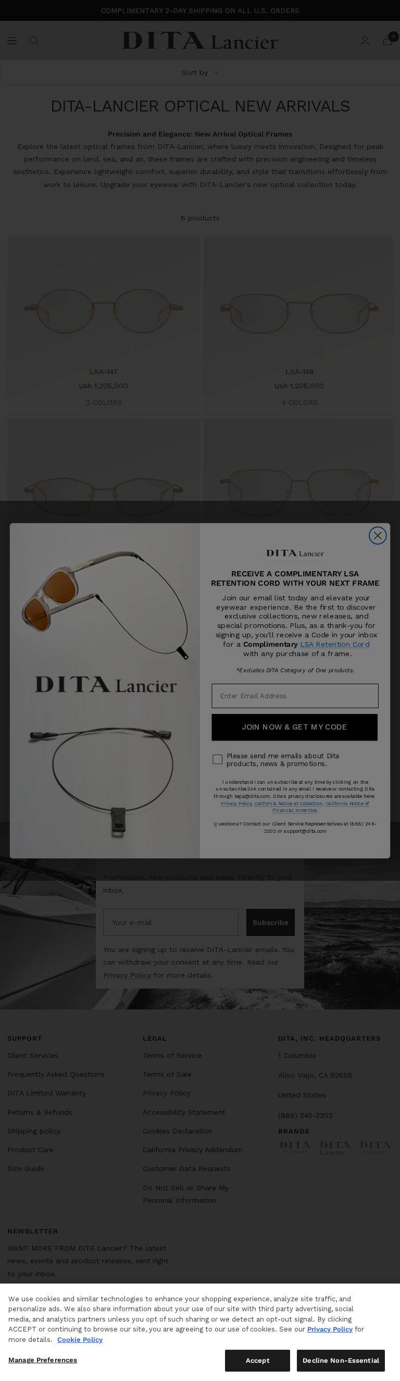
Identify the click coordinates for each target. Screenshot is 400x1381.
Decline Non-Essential (341, 1360)
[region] (200, 1332)
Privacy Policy (330, 1329)
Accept (258, 1360)
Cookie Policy (80, 1339)
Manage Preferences (42, 1360)
